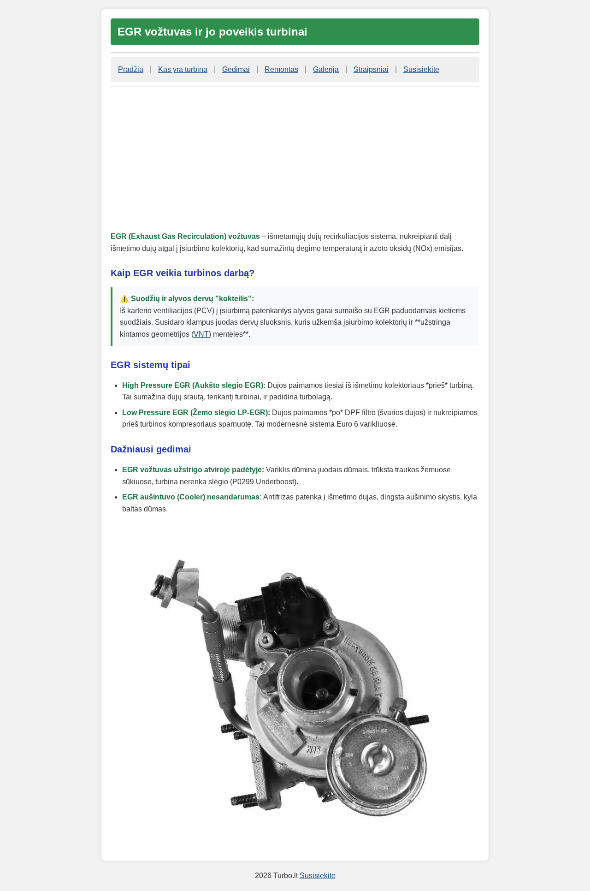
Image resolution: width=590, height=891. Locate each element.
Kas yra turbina (182, 69)
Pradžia (130, 69)
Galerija (326, 69)
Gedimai (236, 69)
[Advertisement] (295, 158)
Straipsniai (371, 69)
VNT (201, 334)
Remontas (281, 69)
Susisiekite (421, 69)
